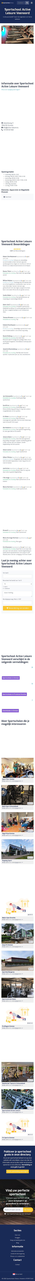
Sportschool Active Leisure (11, 1110)
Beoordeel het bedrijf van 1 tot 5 (12, 580)
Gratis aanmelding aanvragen (17, 1171)
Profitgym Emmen (8, 1026)
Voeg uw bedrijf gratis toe (17, 1240)
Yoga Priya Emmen (8, 833)
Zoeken (29, 1210)
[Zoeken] (27, 3)
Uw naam (5, 573)
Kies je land (18, 1274)
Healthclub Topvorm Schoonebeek (13, 1083)
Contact (17, 1264)
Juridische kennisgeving (17, 1253)
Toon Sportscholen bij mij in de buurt (18, 1214)
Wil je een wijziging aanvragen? (10, 89)
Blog (17, 1243)
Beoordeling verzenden (18, 608)
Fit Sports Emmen (8, 1138)
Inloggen (17, 1237)
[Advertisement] (17, 63)
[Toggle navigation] (32, 3)
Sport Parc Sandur (8, 779)
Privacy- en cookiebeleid (17, 1256)
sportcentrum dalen (9, 999)
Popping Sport (7, 861)
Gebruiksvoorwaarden (17, 1251)
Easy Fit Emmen (7, 945)
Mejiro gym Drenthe (8, 918)
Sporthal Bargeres (8, 972)
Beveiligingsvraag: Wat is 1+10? (12, 599)
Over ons (17, 1235)
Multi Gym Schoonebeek (10, 806)
